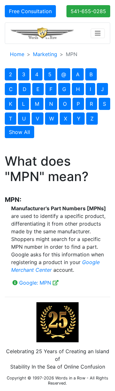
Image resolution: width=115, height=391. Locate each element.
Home (17, 54)
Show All (19, 132)
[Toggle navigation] (98, 33)
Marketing (45, 54)
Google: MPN (35, 282)
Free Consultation (30, 11)
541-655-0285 (88, 11)
